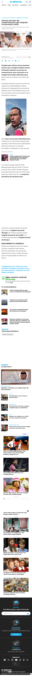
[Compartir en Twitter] (9, 60)
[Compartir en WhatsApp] (2, 60)
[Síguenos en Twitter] (8, 660)
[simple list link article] (16, 377)
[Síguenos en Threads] (24, 660)
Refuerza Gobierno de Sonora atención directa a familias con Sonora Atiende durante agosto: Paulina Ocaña (20, 321)
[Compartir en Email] (16, 60)
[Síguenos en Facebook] (5, 660)
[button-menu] (2, 2)
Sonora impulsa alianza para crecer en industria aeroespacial (20, 291)
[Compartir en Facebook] (6, 60)
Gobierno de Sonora (22, 17)
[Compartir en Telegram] (12, 60)
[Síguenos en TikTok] (20, 660)
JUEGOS (4, 5)
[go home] (16, 670)
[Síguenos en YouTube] (16, 660)
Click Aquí (16, 634)
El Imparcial (5, 17)
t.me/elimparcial (16, 649)
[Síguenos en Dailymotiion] (27, 660)
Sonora (12, 17)
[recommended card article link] (4, 157)
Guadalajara (23, 5)
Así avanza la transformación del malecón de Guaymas (19, 310)
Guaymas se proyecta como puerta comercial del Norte (19, 300)
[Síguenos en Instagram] (12, 660)
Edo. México (15, 5)
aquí (11, 282)
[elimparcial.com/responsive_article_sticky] (31, 674)
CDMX (9, 5)
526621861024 (16, 629)
